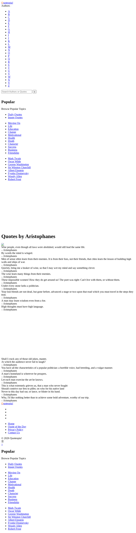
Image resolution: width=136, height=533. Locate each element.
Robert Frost (14, 179)
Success (12, 146)
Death (11, 141)
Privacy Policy (15, 429)
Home (11, 423)
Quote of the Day (17, 426)
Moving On (14, 123)
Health (11, 138)
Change (12, 132)
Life (10, 126)
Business (12, 149)
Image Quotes (15, 117)
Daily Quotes (15, 114)
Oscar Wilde (14, 161)
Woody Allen (15, 176)
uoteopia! (7, 2)
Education (13, 129)
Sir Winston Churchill (19, 167)
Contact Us (14, 432)
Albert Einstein (16, 170)
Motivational (14, 135)
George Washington (18, 164)
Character (13, 144)
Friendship (13, 152)
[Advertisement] (68, 207)
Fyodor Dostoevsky (18, 173)
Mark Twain (14, 158)
